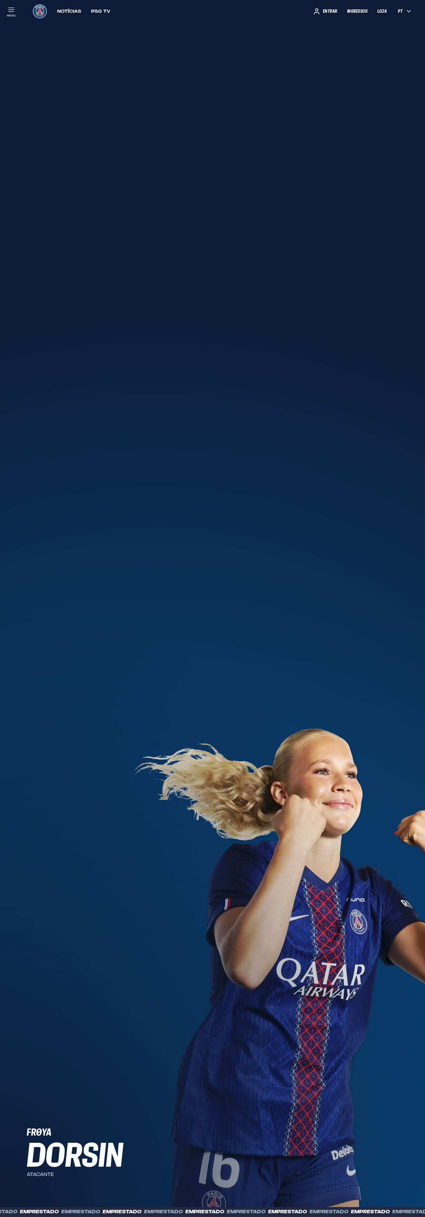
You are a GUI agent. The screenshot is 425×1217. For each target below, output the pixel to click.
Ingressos (357, 11)
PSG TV (100, 11)
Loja (382, 11)
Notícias (69, 11)
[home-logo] (39, 11)
